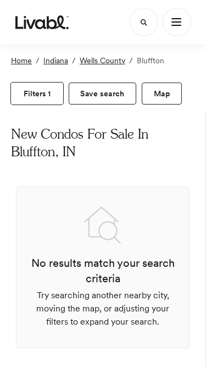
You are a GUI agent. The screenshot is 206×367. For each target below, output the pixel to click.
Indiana (55, 60)
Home (21, 60)
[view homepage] (42, 22)
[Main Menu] (177, 22)
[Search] (144, 22)
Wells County (102, 60)
